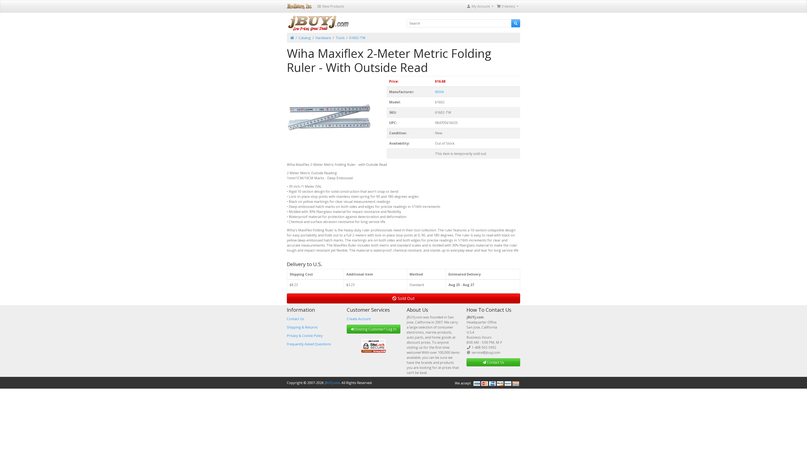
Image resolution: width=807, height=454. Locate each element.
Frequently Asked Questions (309, 344)
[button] (480, 6)
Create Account (359, 319)
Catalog (305, 38)
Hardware (323, 38)
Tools (340, 38)
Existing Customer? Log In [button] (375, 329)
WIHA (439, 92)
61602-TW (357, 38)
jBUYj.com (332, 382)
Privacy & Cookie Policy (305, 335)
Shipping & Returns (302, 327)
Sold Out (406, 298)
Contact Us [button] (495, 362)
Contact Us (295, 319)
